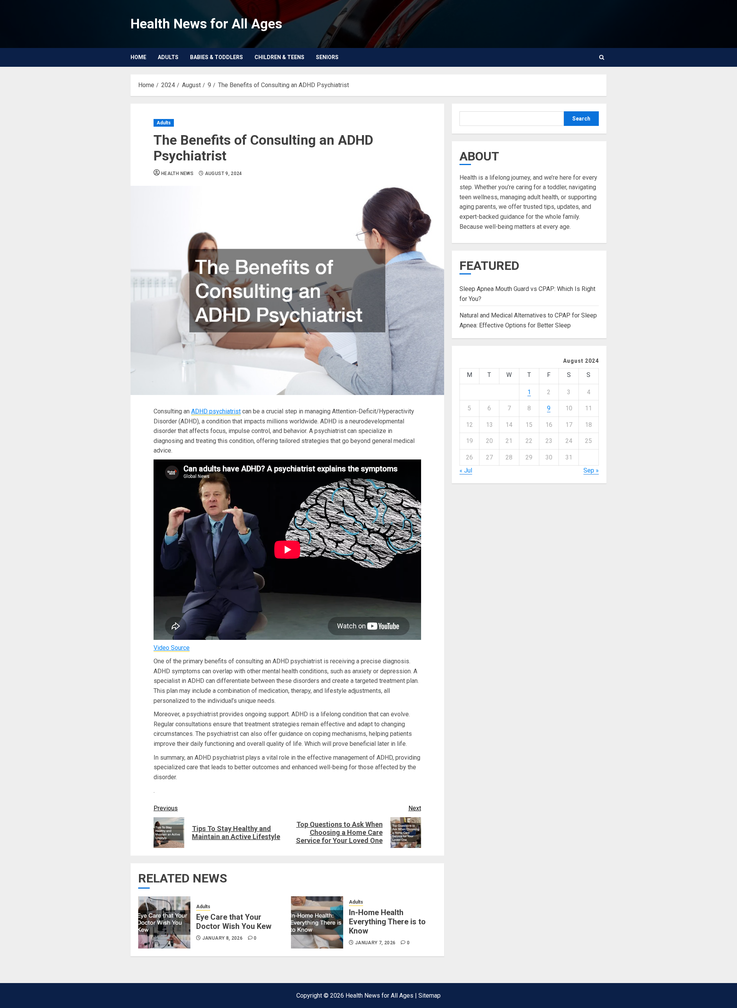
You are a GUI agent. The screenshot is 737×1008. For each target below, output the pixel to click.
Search (581, 119)
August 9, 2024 (223, 173)
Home (138, 57)
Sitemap (429, 995)
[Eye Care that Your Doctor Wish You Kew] (164, 922)
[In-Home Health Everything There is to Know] (317, 922)
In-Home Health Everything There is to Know (387, 921)
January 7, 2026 (375, 942)
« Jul (465, 470)
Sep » (591, 470)
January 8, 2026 (222, 938)
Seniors (327, 57)
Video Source (172, 647)
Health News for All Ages (206, 24)
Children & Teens (279, 57)
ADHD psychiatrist (216, 411)
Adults (168, 57)
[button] (601, 57)
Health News (177, 173)
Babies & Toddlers (216, 57)
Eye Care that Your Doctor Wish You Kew (233, 921)
